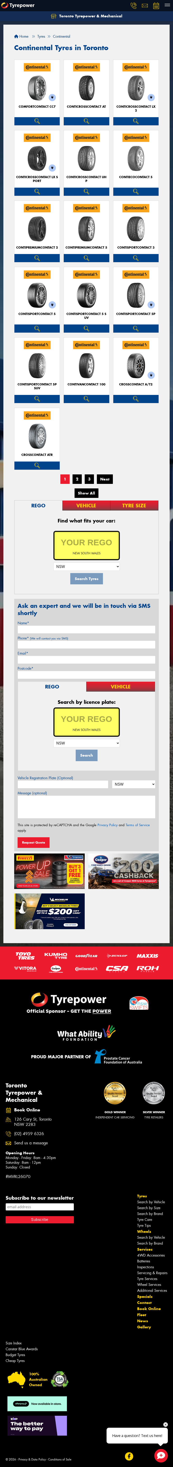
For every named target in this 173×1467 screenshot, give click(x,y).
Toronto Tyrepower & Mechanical (90, 16)
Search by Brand (150, 1213)
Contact (144, 1302)
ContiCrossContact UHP (86, 179)
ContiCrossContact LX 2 (135, 108)
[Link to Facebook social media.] (129, 1456)
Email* (23, 653)
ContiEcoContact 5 (136, 177)
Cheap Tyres (15, 1360)
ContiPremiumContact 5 (86, 248)
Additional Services (152, 1290)
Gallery (144, 1327)
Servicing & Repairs (152, 1273)
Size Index (14, 1343)
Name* (23, 623)
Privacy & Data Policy (32, 1459)
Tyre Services (147, 1278)
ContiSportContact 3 (136, 248)
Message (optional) (32, 793)
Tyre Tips (144, 1225)
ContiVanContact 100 (86, 384)
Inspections (145, 1267)
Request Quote (33, 842)
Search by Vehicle (151, 1202)
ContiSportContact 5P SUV (37, 386)
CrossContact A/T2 (136, 384)
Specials (145, 1296)
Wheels (144, 1231)
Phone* (43, 638)
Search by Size (148, 1208)
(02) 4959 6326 (29, 1133)
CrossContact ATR (37, 455)
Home (23, 36)
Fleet (141, 1314)
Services (145, 1249)
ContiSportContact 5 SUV (86, 316)
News (142, 1320)
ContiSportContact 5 (37, 314)
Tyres (142, 1196)
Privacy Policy (108, 825)
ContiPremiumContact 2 (37, 248)
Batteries (143, 1261)
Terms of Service (138, 825)
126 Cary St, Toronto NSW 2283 (33, 1122)
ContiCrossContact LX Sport (37, 179)
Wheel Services (149, 1284)
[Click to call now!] (133, 5)
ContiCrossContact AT (86, 107)
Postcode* (25, 668)
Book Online (149, 1308)
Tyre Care (144, 1219)
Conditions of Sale (59, 1459)
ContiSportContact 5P (135, 314)
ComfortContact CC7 (37, 107)
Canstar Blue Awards (22, 1349)
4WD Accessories (151, 1255)
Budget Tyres (15, 1355)
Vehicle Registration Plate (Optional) (45, 778)
